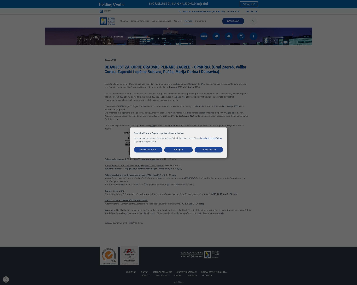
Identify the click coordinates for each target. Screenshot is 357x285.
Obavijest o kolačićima (211, 138)
